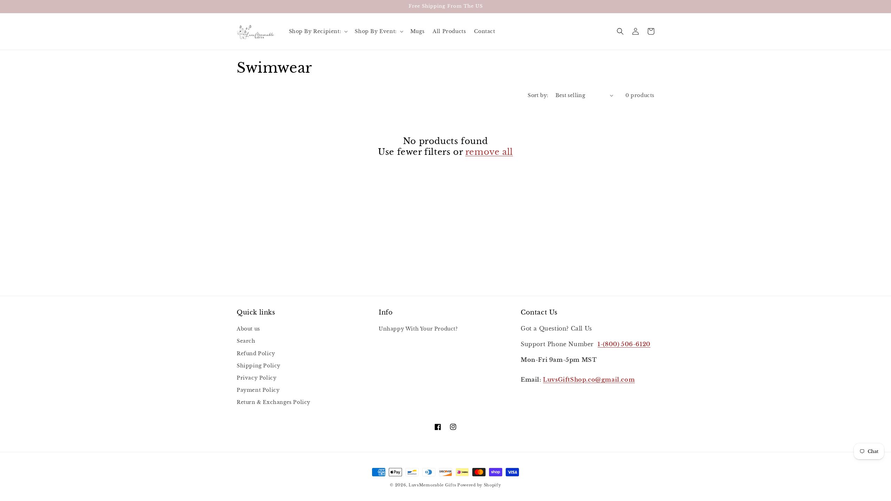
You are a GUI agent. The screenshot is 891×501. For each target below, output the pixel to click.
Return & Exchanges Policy (273, 402)
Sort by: (538, 95)
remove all (489, 152)
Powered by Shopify (479, 485)
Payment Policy (258, 390)
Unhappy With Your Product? (418, 329)
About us (248, 329)
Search (246, 341)
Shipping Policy (259, 366)
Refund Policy (256, 353)
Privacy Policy (256, 378)
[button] (318, 31)
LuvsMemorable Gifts (432, 485)
